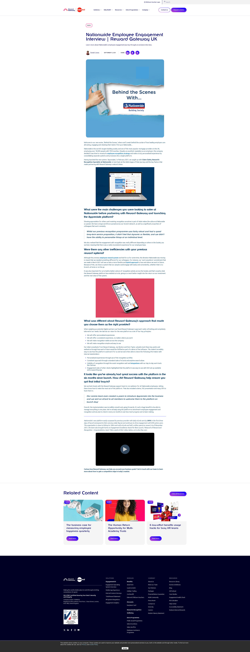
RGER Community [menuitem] (153, 597)
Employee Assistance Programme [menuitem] (133, 631)
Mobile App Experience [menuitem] (113, 590)
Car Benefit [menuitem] (130, 594)
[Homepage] (74, 9)
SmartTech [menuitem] (130, 585)
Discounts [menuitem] (130, 602)
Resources (118, 10)
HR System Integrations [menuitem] (113, 599)
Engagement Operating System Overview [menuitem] (113, 586)
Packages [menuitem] (151, 591)
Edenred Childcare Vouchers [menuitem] (135, 597)
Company (145, 10)
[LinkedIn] (68, 630)
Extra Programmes (132, 10)
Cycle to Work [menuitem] (131, 588)
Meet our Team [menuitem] (152, 585)
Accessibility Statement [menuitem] (176, 607)
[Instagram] (75, 630)
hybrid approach (132, 262)
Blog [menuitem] (170, 588)
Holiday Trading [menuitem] (131, 591)
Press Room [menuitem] (151, 600)
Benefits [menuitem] (130, 581)
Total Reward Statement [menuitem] (113, 596)
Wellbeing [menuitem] (130, 613)
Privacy (84, 644)
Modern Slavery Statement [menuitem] (156, 613)
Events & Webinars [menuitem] (175, 585)
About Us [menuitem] (151, 581)
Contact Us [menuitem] (151, 604)
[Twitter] (64, 630)
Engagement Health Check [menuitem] (177, 597)
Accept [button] (125, 648)
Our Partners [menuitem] (152, 588)
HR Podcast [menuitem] (172, 591)
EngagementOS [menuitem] (111, 581)
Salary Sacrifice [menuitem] (131, 627)
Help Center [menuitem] (172, 604)
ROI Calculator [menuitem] (173, 600)
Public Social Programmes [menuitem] (134, 621)
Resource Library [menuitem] (174, 581)
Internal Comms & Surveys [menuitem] (114, 593)
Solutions (97, 10)
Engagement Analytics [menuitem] (112, 603)
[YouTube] (78, 630)
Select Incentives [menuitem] (132, 624)
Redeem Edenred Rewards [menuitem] (177, 610)
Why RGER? (107, 10)
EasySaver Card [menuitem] (131, 605)
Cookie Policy (94, 644)
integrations (135, 363)
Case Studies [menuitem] (173, 594)
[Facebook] (71, 630)
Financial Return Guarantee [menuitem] (156, 594)
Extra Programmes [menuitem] (133, 618)
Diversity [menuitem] (151, 607)
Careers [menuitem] (150, 610)
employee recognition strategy (118, 153)
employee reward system (109, 258)
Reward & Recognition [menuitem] (134, 610)
